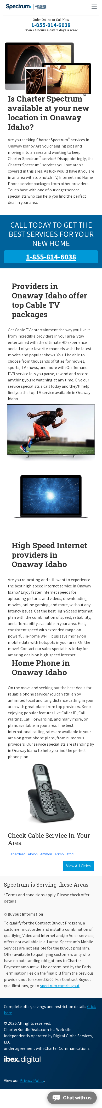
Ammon (46, 854)
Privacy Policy (32, 1080)
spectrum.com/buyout (60, 985)
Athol (70, 854)
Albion (33, 854)
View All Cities (78, 866)
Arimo (59, 854)
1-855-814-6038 (51, 24)
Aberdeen (17, 854)
